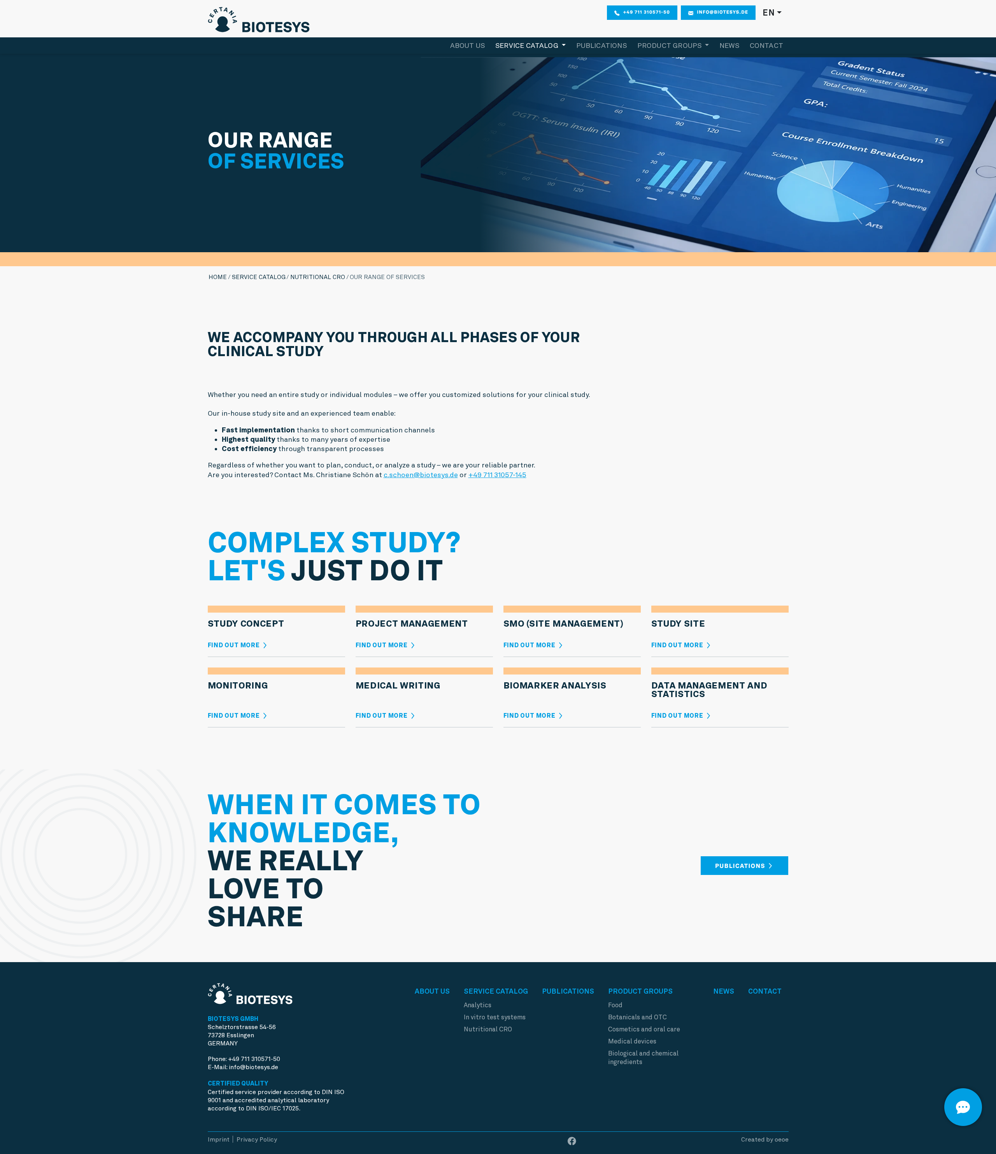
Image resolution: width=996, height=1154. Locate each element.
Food (615, 1005)
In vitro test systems (495, 1017)
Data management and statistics (709, 690)
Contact (766, 45)
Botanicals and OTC (637, 1017)
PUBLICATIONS (741, 865)
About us (467, 45)
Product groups (640, 991)
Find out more (234, 645)
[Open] (963, 1107)
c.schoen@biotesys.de (421, 475)
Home (218, 277)
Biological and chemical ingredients (643, 1058)
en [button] (769, 12)
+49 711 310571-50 (646, 12)
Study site (678, 623)
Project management (412, 623)
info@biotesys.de (722, 12)
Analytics (477, 1005)
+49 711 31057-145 (497, 475)
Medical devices (632, 1041)
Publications (601, 45)
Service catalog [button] (527, 45)
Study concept (246, 623)
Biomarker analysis (555, 685)
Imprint (219, 1139)
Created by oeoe (765, 1139)
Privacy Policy (257, 1139)
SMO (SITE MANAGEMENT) (563, 623)
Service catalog (259, 277)
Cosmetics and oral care (644, 1029)
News (729, 45)
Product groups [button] (670, 45)
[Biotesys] (259, 17)
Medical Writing (398, 685)
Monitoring (238, 685)
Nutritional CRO (317, 277)
